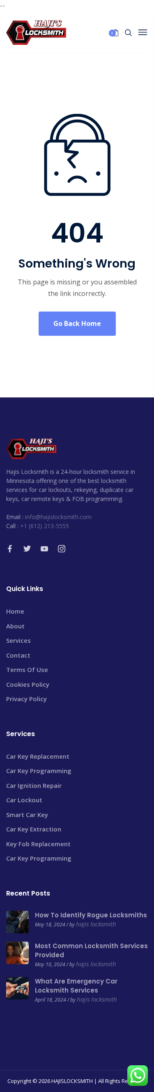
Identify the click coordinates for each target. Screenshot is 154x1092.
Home (15, 611)
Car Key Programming (38, 770)
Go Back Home (77, 323)
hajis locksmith (96, 924)
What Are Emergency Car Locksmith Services (76, 986)
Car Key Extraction (33, 829)
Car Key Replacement (37, 756)
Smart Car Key (27, 814)
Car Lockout (24, 800)
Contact (18, 655)
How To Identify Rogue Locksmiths (91, 915)
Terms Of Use (27, 669)
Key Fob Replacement (38, 844)
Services (18, 640)
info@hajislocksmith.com (58, 517)
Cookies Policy (27, 684)
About (15, 626)
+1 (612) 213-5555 (44, 526)
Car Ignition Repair (34, 785)
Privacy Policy (26, 699)
